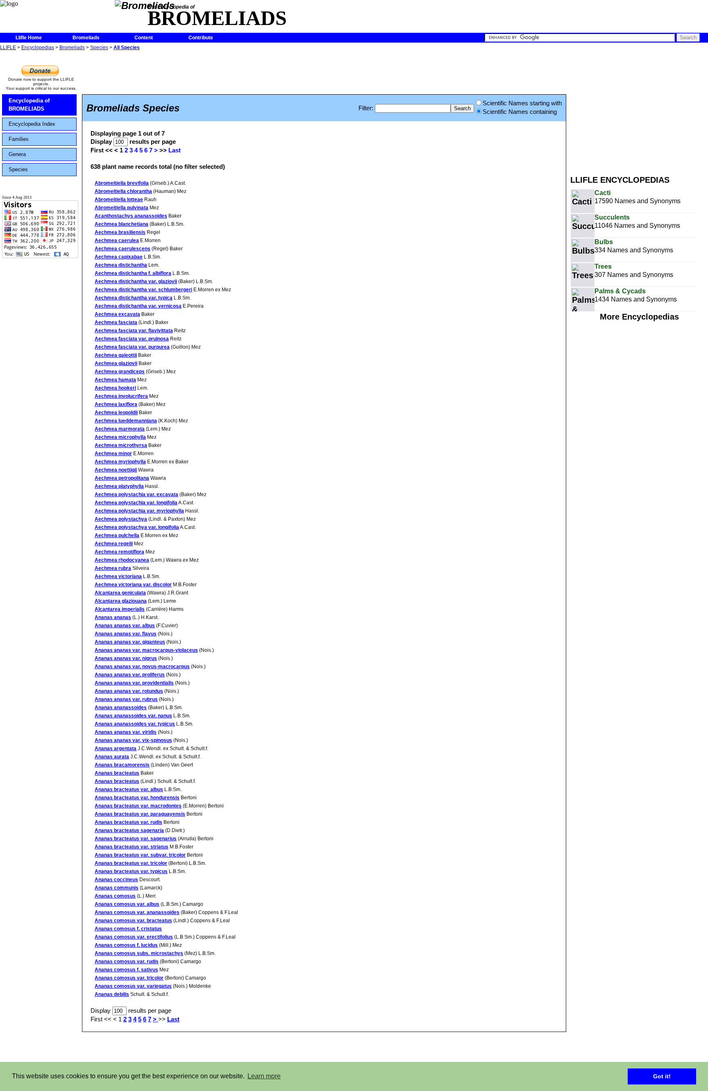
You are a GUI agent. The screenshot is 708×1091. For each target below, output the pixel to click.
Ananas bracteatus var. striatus (131, 847)
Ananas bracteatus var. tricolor (131, 863)
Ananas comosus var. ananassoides (137, 912)
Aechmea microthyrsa (121, 445)
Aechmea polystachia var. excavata (136, 494)
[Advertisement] (639, 109)
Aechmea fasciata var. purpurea (132, 347)
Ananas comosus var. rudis (127, 961)
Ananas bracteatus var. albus (129, 789)
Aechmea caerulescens (122, 249)
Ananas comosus (115, 896)
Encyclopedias (37, 47)
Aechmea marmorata (120, 429)
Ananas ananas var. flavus (126, 634)
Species (99, 47)
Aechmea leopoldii (116, 412)
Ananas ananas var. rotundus (129, 691)
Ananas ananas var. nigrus (126, 658)
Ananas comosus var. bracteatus (133, 920)
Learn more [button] (264, 1076)
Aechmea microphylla (120, 437)
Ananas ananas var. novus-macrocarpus (142, 666)
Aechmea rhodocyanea (122, 560)
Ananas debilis (112, 994)
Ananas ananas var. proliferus (130, 675)
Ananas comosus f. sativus (126, 970)
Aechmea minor (113, 453)
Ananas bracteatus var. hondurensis (137, 798)
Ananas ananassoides (121, 707)
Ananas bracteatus (117, 773)
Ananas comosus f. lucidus (126, 945)
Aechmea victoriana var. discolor (133, 584)
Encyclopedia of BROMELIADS (29, 105)
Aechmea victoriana (118, 576)
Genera (17, 154)
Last (174, 150)
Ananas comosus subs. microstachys (139, 953)
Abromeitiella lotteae (119, 199)
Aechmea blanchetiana (121, 224)
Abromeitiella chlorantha (123, 191)
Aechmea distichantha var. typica (133, 298)
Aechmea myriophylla (120, 462)
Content (143, 38)
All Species (126, 47)
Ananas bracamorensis (122, 765)
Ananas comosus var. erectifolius (134, 937)
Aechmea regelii (114, 544)
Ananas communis (116, 888)
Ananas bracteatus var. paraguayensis (140, 814)
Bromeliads (86, 38)
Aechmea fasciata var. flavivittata (134, 330)
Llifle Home (29, 38)
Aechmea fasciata (116, 322)
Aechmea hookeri (115, 388)
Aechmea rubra (113, 568)
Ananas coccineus (116, 879)
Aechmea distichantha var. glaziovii (136, 281)
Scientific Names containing (520, 112)
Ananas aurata (112, 757)
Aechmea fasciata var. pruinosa (132, 339)
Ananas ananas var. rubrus (126, 699)
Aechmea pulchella (117, 535)
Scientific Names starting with (522, 103)
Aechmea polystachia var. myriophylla (139, 511)
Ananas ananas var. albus (125, 625)
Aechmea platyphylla (119, 486)
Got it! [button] (662, 1076)
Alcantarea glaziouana (121, 601)
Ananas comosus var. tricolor (129, 978)
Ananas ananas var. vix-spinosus (133, 740)
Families (19, 139)
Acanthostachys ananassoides (131, 216)
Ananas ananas (113, 617)
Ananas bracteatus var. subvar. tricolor (140, 855)
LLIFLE (8, 47)
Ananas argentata (115, 748)
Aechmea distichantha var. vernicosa (138, 306)
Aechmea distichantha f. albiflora (133, 273)
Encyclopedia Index (32, 124)
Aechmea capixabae (119, 257)
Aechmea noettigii (116, 470)
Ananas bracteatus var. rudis (128, 822)
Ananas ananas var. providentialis (134, 683)
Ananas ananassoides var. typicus (135, 724)
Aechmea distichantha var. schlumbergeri (143, 290)
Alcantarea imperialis (120, 609)
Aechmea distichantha (121, 265)
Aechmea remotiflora (119, 552)
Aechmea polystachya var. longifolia (137, 527)
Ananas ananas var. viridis (126, 732)
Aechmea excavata (117, 314)
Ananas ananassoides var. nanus (133, 716)
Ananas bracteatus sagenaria (129, 830)
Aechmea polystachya (121, 519)
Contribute (200, 38)
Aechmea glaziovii (116, 363)
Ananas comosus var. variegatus (133, 986)
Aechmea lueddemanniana (126, 421)
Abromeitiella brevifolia (122, 183)
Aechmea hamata (115, 380)
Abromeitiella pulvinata (121, 208)
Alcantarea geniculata (120, 593)
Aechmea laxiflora (116, 404)
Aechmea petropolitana (122, 478)
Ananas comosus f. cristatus (128, 929)
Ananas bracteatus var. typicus (131, 871)
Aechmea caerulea (117, 240)
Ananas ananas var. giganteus (130, 642)
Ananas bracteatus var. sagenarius (136, 838)
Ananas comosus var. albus (127, 904)
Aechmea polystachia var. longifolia (136, 503)
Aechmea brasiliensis (120, 232)
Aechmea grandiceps (120, 371)
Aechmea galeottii (116, 355)
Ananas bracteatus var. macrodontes (138, 806)
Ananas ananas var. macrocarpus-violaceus (146, 650)
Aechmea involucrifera (121, 396)
